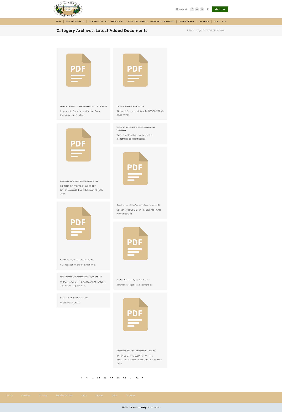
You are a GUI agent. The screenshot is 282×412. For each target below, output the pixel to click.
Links (114, 395)
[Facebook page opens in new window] (192, 9)
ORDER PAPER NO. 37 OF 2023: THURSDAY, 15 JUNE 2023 (81, 277)
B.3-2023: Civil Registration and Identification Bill (76, 260)
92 (137, 377)
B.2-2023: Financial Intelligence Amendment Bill (133, 280)
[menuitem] (59, 22)
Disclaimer (131, 395)
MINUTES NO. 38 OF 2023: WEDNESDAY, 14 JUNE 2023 (136, 351)
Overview (25, 395)
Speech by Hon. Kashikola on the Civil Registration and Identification (136, 128)
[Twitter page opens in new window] (197, 9)
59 (105, 377)
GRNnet (99, 395)
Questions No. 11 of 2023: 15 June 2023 (74, 298)
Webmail (183, 9)
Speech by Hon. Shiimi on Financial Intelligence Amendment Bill (138, 205)
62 (124, 377)
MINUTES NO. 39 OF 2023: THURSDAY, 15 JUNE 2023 (79, 181)
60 (111, 377)
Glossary (43, 395)
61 (118, 377)
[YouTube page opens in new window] (202, 9)
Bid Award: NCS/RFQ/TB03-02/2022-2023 (131, 106)
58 (98, 377)
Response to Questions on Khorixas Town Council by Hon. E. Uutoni (83, 106)
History (9, 395)
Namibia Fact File (64, 395)
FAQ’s (84, 395)
